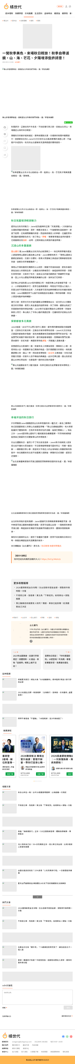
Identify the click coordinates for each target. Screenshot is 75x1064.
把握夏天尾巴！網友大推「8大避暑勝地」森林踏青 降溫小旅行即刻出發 (44, 680)
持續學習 (19, 13)
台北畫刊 (17, 62)
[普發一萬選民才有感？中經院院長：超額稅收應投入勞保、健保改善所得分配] (9, 963)
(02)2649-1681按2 (41, 1041)
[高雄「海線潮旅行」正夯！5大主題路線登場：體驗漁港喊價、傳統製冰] (9, 834)
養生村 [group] (6, 20)
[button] (70, 6)
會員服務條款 (55, 1051)
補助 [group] (31, 20)
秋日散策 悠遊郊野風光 (51, 545)
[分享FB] (4, 127)
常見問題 (44, 1051)
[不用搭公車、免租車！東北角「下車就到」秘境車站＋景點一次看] (9, 808)
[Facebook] (31, 641)
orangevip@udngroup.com (22, 1041)
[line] (67, 1037)
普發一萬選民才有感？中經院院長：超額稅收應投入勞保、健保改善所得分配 (45, 961)
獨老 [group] (38, 20)
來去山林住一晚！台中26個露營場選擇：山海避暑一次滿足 (42, 792)
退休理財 (9, 13)
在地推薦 (29, 13)
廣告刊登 (26, 1045)
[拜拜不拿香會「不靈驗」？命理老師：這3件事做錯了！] (9, 722)
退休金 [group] (14, 20)
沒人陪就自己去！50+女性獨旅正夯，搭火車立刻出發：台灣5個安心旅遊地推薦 (45, 845)
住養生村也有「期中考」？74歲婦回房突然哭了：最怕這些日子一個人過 (45, 948)
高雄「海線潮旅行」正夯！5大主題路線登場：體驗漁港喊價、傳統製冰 (44, 832)
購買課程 (60, 6)
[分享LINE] (4, 134)
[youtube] (71, 1037)
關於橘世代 (16, 1045)
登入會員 (24, 1051)
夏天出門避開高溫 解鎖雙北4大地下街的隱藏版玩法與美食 (42, 883)
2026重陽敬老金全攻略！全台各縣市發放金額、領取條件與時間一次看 (45, 909)
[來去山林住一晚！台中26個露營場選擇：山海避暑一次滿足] (9, 795)
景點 (57, 617)
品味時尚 (48, 13)
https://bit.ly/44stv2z (51, 559)
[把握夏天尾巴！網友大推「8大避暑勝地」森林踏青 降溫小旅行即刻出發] (9, 683)
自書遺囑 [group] (23, 20)
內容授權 (35, 1045)
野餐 (42, 617)
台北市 (24, 617)
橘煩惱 (57, 13)
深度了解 (15, 774)
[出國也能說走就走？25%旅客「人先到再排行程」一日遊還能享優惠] (9, 874)
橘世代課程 (16, 1048)
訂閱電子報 (34, 1051)
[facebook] (63, 1037)
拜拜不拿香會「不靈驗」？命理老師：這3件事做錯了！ (41, 718)
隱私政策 (66, 1051)
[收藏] (4, 148)
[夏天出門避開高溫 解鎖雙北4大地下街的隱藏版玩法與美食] (9, 886)
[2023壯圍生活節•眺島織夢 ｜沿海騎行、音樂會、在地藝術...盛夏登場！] (9, 696)
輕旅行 (15, 617)
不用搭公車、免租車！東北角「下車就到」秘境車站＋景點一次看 (45, 805)
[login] (66, 6)
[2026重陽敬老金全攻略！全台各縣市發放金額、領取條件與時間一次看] (9, 911)
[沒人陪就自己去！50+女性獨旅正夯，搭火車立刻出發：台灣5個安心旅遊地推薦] (9, 847)
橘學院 (65, 13)
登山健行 (34, 617)
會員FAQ (26, 1048)
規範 (3, 1007)
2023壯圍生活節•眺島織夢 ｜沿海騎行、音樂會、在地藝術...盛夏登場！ (45, 693)
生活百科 (38, 13)
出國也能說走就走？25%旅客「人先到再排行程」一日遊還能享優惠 (45, 871)
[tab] (35, 781)
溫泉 (50, 617)
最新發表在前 (66, 1016)
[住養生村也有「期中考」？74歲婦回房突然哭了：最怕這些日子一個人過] (9, 950)
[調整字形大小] (4, 154)
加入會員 (15, 1051)
